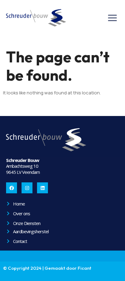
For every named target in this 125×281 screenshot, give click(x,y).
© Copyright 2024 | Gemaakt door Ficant (47, 268)
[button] (112, 18)
